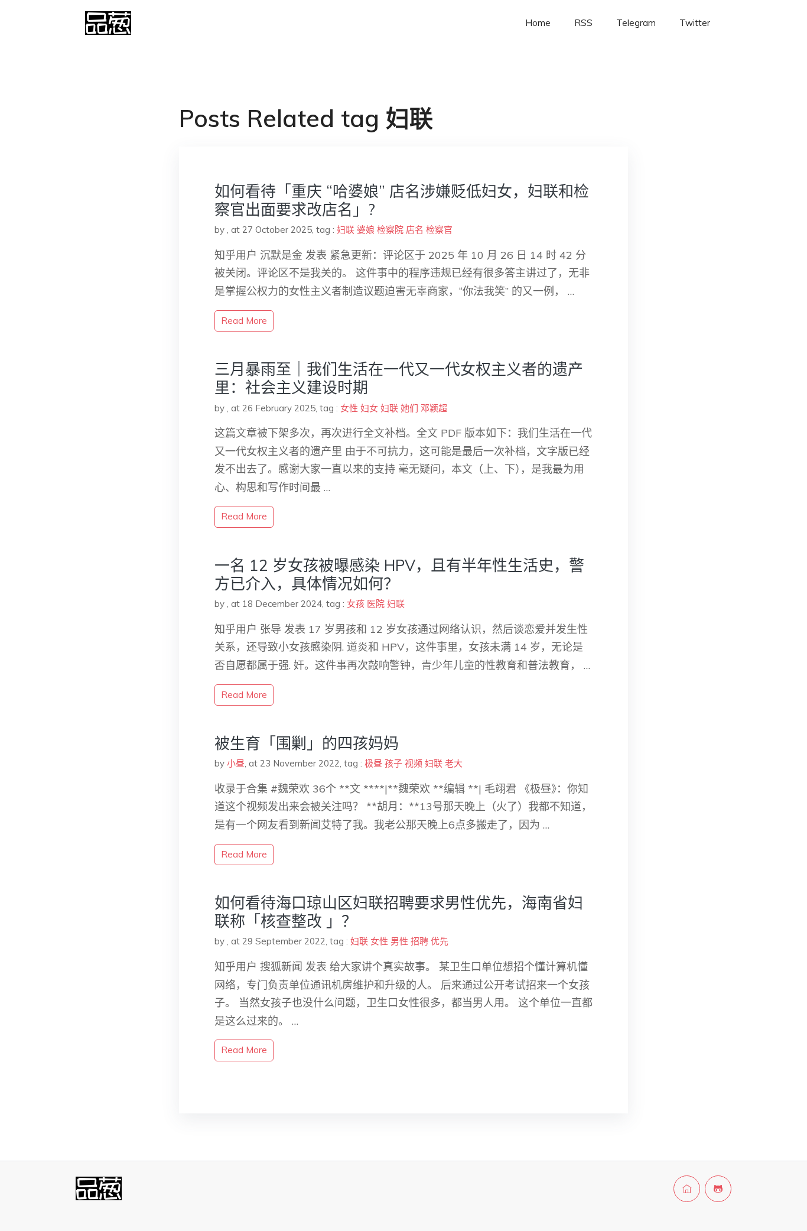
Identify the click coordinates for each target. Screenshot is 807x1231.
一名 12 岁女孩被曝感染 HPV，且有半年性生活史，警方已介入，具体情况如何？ (399, 574)
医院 (376, 603)
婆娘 (366, 229)
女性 (349, 408)
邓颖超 (434, 408)
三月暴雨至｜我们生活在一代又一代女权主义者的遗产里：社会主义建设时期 (398, 378)
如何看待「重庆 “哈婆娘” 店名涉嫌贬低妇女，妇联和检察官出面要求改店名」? (401, 200)
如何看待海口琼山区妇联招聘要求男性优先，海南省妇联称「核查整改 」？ (398, 912)
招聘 (419, 941)
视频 (413, 763)
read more (244, 320)
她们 (409, 408)
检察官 (439, 229)
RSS (583, 22)
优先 (439, 941)
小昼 (236, 763)
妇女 (369, 408)
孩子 (393, 763)
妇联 (345, 229)
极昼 (373, 763)
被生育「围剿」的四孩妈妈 (306, 743)
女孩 (356, 603)
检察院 (390, 229)
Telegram (636, 22)
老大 (454, 763)
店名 (415, 229)
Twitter (694, 22)
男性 (399, 941)
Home (538, 22)
